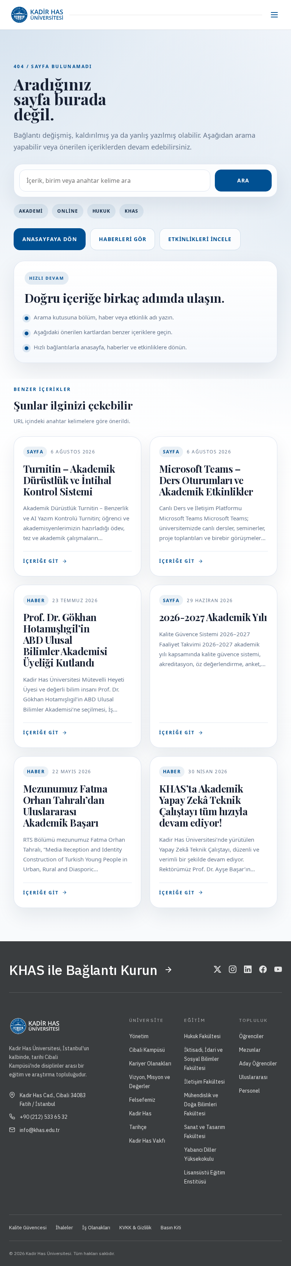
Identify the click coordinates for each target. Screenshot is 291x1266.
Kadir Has (140, 1113)
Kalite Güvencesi (28, 1227)
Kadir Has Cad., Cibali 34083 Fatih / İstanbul (53, 1099)
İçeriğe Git (41, 561)
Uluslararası (253, 1077)
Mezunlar (250, 1049)
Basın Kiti (171, 1227)
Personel (249, 1090)
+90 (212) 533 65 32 (43, 1116)
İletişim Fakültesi (204, 1081)
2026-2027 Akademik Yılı (213, 617)
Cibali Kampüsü (147, 1049)
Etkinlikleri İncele (200, 239)
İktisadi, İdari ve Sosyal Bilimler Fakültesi (203, 1058)
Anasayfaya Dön (49, 239)
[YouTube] (278, 969)
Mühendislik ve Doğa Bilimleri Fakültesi (201, 1104)
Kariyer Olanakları (150, 1063)
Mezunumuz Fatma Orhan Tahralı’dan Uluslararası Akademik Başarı (65, 805)
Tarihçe (138, 1127)
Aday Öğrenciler (258, 1063)
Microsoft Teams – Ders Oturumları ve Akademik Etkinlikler (206, 480)
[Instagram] (232, 969)
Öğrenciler (251, 1036)
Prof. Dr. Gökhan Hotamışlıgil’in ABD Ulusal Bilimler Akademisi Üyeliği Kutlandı (65, 639)
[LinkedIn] (248, 969)
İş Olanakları (96, 1227)
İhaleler (64, 1227)
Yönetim (139, 1036)
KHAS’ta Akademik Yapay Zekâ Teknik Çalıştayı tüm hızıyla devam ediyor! (203, 805)
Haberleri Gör (123, 239)
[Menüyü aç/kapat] (274, 14)
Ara (243, 180)
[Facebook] (263, 969)
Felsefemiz (142, 1099)
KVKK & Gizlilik (135, 1227)
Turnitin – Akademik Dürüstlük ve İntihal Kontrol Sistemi (69, 480)
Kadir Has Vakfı (147, 1140)
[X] (217, 969)
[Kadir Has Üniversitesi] (37, 14)
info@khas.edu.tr (40, 1130)
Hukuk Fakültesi (202, 1036)
